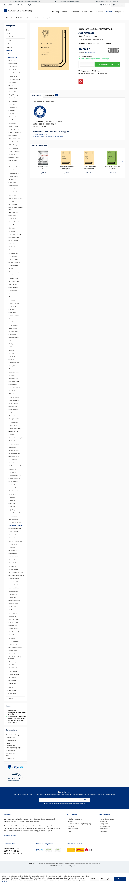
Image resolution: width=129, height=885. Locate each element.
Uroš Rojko (12, 547)
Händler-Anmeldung (75, 819)
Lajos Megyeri (13, 447)
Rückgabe (71, 826)
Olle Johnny (12, 341)
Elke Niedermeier (14, 491)
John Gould (12, 244)
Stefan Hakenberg (14, 272)
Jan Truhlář (12, 638)
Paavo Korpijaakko (14, 397)
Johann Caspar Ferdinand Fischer (15, 208)
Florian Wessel (13, 671)
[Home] (53, 12)
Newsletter (103, 821)
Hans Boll (11, 120)
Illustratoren (11, 694)
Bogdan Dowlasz (13, 176)
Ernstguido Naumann (15, 475)
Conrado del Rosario (14, 167)
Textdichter (11, 684)
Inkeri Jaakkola (13, 328)
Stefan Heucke (13, 294)
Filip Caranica (13, 135)
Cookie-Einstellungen (13, 735)
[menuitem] (118, 5)
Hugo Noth (12, 497)
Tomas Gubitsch (13, 253)
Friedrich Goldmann (14, 237)
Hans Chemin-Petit (14, 142)
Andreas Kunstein (14, 416)
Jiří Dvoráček (12, 179)
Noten (8, 33)
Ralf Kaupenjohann (14, 369)
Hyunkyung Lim (13, 431)
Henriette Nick (13, 488)
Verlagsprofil (10, 737)
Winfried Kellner (13, 375)
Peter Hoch (12, 300)
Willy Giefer (12, 231)
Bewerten (103, 73)
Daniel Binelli (12, 110)
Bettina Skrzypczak (14, 600)
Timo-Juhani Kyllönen (15, 419)
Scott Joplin (12, 350)
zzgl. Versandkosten (90, 52)
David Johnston (13, 344)
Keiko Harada (13, 275)
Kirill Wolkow (12, 677)
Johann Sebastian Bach (15, 73)
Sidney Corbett (13, 154)
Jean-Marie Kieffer (14, 378)
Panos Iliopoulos (13, 325)
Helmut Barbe (13, 76)
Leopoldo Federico (14, 192)
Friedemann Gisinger (15, 234)
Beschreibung (36, 95)
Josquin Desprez (13, 170)
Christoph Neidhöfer (14, 478)
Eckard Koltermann (14, 394)
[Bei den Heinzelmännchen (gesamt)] (112, 158)
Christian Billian (13, 107)
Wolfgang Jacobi (13, 331)
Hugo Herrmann (13, 290)
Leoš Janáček (12, 334)
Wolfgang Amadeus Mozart (16, 466)
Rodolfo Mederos (14, 444)
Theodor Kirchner (14, 381)
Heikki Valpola (13, 644)
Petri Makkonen (13, 441)
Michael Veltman (13, 654)
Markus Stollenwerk (14, 607)
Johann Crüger (13, 160)
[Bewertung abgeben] (92, 46)
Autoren (10, 687)
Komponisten (12, 57)
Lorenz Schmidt (13, 582)
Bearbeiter (11, 54)
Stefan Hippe (12, 297)
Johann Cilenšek (13, 148)
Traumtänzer (89, 168)
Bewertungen (51, 95)
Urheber (9, 50)
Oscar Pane (12, 506)
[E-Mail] (81, 81)
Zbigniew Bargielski (14, 79)
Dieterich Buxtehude (15, 132)
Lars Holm (12, 309)
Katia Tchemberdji (14, 632)
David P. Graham (14, 247)
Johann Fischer (13, 204)
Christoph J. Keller (14, 372)
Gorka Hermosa (13, 287)
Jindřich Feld (12, 195)
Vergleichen (84, 71)
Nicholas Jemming (14, 337)
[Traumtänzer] (89, 158)
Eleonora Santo (13, 560)
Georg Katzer (13, 366)
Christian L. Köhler (14, 391)
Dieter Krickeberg (14, 400)
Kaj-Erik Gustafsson (14, 262)
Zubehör (9, 47)
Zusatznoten (10, 37)
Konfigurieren (120, 879)
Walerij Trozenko (14, 635)
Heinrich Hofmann (14, 303)
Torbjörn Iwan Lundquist (16, 438)
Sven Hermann (13, 284)
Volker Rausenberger (15, 528)
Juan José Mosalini (14, 456)
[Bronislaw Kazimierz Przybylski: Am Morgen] (77, 111)
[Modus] (66, 158)
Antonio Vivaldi (13, 650)
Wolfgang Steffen (14, 610)
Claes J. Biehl (12, 104)
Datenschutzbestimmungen (56, 804)
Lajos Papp (12, 510)
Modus (66, 168)
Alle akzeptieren (106, 879)
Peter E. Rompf (13, 544)
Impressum (10, 758)
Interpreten (10, 698)
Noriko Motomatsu (14, 463)
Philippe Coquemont (14, 151)
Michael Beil (12, 92)
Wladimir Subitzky (14, 619)
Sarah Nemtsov (13, 481)
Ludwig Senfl (12, 597)
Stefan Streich (13, 616)
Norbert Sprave (13, 604)
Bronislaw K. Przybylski (16, 525)
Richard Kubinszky (14, 403)
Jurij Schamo (12, 566)
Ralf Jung (11, 353)
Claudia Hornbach (14, 316)
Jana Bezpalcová (13, 101)
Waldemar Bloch (13, 117)
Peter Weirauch (13, 665)
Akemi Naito (12, 472)
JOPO (10, 347)
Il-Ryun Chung (13, 145)
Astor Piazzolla (13, 516)
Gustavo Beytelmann (15, 98)
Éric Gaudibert (13, 228)
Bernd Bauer (12, 82)
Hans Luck (12, 434)
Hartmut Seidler (13, 594)
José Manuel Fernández (15, 198)
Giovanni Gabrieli (14, 222)
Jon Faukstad (12, 189)
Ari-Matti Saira (13, 553)
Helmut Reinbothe (14, 532)
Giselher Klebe (13, 384)
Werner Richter (13, 538)
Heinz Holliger (13, 306)
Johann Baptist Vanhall (15, 647)
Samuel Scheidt (13, 569)
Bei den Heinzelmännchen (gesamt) (112, 168)
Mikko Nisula (12, 494)
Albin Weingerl (13, 662)
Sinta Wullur (12, 680)
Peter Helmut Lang (14, 422)
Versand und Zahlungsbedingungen (13, 747)
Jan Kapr (11, 359)
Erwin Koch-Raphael (14, 388)
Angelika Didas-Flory (15, 173)
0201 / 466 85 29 (11, 851)
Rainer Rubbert (13, 550)
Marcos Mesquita (14, 450)
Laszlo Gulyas (13, 256)
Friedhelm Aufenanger (15, 70)
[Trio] (43, 158)
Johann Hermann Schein (16, 572)
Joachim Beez (13, 88)
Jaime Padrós (12, 503)
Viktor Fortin (12, 215)
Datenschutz (10, 753)
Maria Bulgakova (14, 126)
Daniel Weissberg (14, 668)
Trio (43, 168)
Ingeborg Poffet (13, 519)
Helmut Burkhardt (14, 129)
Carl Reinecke (13, 535)
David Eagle (12, 182)
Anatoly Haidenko (14, 269)
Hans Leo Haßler (13, 278)
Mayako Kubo (13, 406)
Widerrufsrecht (11, 750)
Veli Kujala (12, 413)
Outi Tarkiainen (13, 622)
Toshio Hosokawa (14, 319)
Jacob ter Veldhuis (14, 629)
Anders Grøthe (13, 250)
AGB (7, 756)
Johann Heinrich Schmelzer (16, 575)
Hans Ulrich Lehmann (15, 428)
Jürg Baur (11, 85)
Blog (7, 30)
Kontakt (8, 743)
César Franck (12, 219)
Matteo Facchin (13, 185)
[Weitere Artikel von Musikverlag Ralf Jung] (113, 50)
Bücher (8, 40)
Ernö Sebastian (13, 591)
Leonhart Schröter (14, 585)
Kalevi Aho (12, 60)
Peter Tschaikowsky (14, 641)
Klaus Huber (12, 322)
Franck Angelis (13, 63)
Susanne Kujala (13, 409)
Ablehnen (94, 879)
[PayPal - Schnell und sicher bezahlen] (15, 767)
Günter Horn (12, 312)
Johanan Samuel (13, 557)
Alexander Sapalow (14, 563)
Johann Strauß (13, 613)
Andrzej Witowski (14, 674)
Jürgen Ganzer (13, 225)
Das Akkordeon (11, 740)
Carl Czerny (12, 164)
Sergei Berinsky (13, 95)
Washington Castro (14, 139)
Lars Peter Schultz (14, 588)
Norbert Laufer (13, 425)
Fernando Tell (13, 625)
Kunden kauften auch (39, 146)
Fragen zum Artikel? (87, 73)
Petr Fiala (11, 201)
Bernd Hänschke (13, 265)
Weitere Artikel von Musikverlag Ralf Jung (49, 136)
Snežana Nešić (13, 485)
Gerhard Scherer (14, 578)
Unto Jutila (12, 356)
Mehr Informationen (9, 882)
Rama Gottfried (13, 240)
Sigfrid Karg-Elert (14, 362)
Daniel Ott (12, 500)
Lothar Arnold (13, 67)
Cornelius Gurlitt (13, 259)
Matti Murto (12, 469)
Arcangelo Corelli (14, 157)
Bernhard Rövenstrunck (15, 541)
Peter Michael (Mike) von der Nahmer (15, 657)
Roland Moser (13, 460)
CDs (7, 44)
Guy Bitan (12, 113)
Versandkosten (60, 864)
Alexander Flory (13, 212)
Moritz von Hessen (14, 453)
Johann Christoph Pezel (15, 513)
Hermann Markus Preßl (15, 522)
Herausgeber (12, 690)
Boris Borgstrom (13, 123)
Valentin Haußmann (14, 281)
